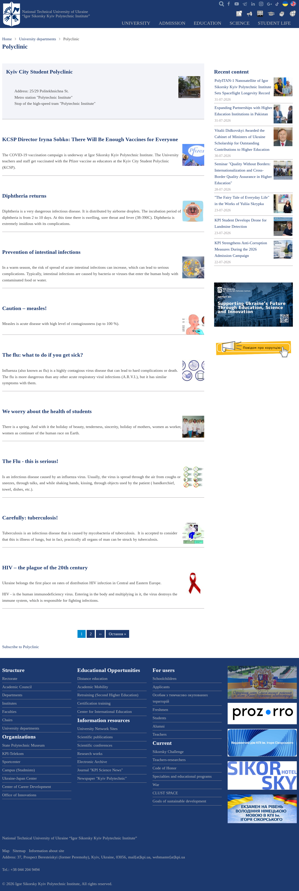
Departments (12, 695)
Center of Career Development (26, 786)
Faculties (9, 711)
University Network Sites (97, 728)
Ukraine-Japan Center (19, 778)
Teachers (160, 734)
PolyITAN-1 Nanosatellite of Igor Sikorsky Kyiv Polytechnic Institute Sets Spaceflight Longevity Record (243, 86)
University (136, 23)
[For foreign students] (292, 13)
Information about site (46, 851)
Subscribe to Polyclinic (20, 647)
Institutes (9, 703)
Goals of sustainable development (179, 801)
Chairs (7, 720)
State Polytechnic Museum (23, 745)
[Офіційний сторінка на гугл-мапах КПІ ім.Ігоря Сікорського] (269, 3)
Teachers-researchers (169, 760)
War (156, 784)
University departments (37, 39)
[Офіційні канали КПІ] (244, 3)
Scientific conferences (94, 745)
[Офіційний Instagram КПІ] (260, 3)
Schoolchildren (164, 678)
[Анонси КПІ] (249, 13)
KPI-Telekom (13, 753)
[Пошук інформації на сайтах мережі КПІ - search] (220, 3)
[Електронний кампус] (270, 13)
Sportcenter (11, 761)
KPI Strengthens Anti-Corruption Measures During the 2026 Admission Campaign (241, 249)
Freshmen (160, 709)
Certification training (94, 703)
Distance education (92, 678)
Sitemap (19, 851)
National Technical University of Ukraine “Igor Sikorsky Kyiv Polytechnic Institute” (56, 13)
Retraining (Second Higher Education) (107, 695)
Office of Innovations (19, 795)
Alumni (159, 726)
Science (240, 23)
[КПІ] (285, 3)
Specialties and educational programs (182, 776)
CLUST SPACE (165, 793)
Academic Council (17, 687)
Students (159, 718)
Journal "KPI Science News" (100, 770)
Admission (172, 23)
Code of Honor (164, 768)
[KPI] (293, 3)
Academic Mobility (92, 687)
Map (5, 851)
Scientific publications (95, 737)
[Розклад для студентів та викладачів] (260, 13)
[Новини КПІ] (238, 13)
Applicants (161, 687)
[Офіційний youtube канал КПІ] (236, 3)
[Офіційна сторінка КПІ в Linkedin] (252, 3)
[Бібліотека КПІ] (281, 13)
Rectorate (9, 678)
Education (207, 23)
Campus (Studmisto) (18, 770)
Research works (89, 753)
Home (7, 39)
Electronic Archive (92, 761)
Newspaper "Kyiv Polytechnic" (102, 778)
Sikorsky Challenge (168, 751)
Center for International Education (104, 711)
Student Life (274, 23)
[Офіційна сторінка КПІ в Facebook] (228, 3)
